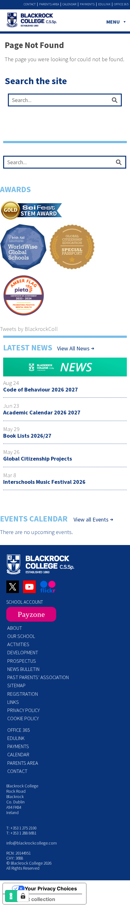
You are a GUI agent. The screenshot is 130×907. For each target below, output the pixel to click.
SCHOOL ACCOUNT (24, 602)
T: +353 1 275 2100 (21, 828)
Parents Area (49, 4)
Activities (18, 644)
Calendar (69, 4)
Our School (21, 636)
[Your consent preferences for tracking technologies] (23, 896)
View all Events (91, 519)
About (14, 628)
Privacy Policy (23, 710)
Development (22, 652)
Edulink (104, 4)
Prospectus (21, 661)
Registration (22, 694)
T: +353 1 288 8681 (21, 833)
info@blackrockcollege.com (31, 843)
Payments (87, 4)
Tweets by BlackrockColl (29, 328)
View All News (73, 348)
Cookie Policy (23, 718)
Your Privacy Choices (51, 888)
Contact (30, 4)
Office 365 (121, 4)
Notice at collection (31, 899)
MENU (113, 21)
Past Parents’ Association (38, 677)
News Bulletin (23, 669)
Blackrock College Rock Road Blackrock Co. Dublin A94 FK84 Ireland (22, 799)
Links (13, 702)
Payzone (31, 614)
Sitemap (16, 685)
